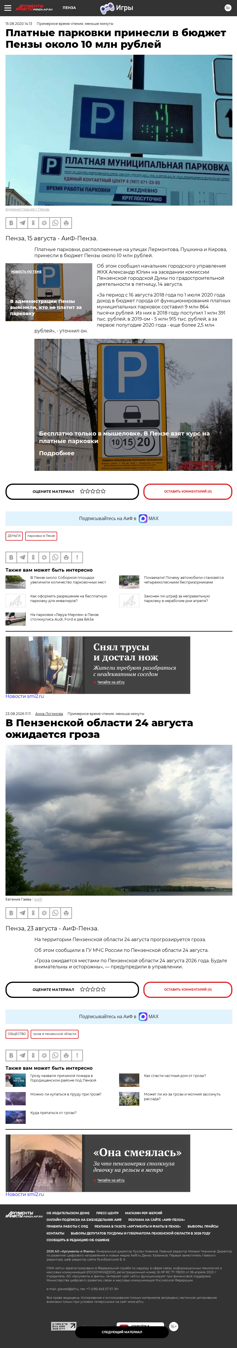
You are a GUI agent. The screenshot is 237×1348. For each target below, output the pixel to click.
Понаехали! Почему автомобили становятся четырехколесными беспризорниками (184, 579)
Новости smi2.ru (24, 696)
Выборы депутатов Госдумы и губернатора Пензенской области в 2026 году (140, 1233)
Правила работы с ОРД (67, 1226)
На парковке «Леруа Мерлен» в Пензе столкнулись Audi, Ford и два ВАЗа (64, 616)
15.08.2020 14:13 (18, 23)
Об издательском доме (68, 1213)
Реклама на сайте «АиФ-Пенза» (156, 1220)
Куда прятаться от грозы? (53, 1113)
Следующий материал (122, 1332)
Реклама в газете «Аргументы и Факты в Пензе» (138, 1226)
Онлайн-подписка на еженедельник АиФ (84, 1220)
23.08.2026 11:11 (18, 714)
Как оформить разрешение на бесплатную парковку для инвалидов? (68, 598)
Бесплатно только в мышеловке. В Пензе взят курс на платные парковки (124, 437)
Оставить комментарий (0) (188, 491)
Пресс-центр (107, 1213)
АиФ (38, 899)
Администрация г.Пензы (27, 209)
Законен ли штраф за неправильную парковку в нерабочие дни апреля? (177, 598)
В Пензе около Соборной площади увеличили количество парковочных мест (68, 579)
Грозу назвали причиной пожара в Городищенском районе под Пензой (63, 1077)
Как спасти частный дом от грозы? (175, 1075)
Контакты (55, 1233)
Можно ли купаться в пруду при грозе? (65, 1094)
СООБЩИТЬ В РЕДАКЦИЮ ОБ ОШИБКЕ (78, 1240)
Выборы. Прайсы (203, 1226)
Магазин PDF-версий (143, 1213)
